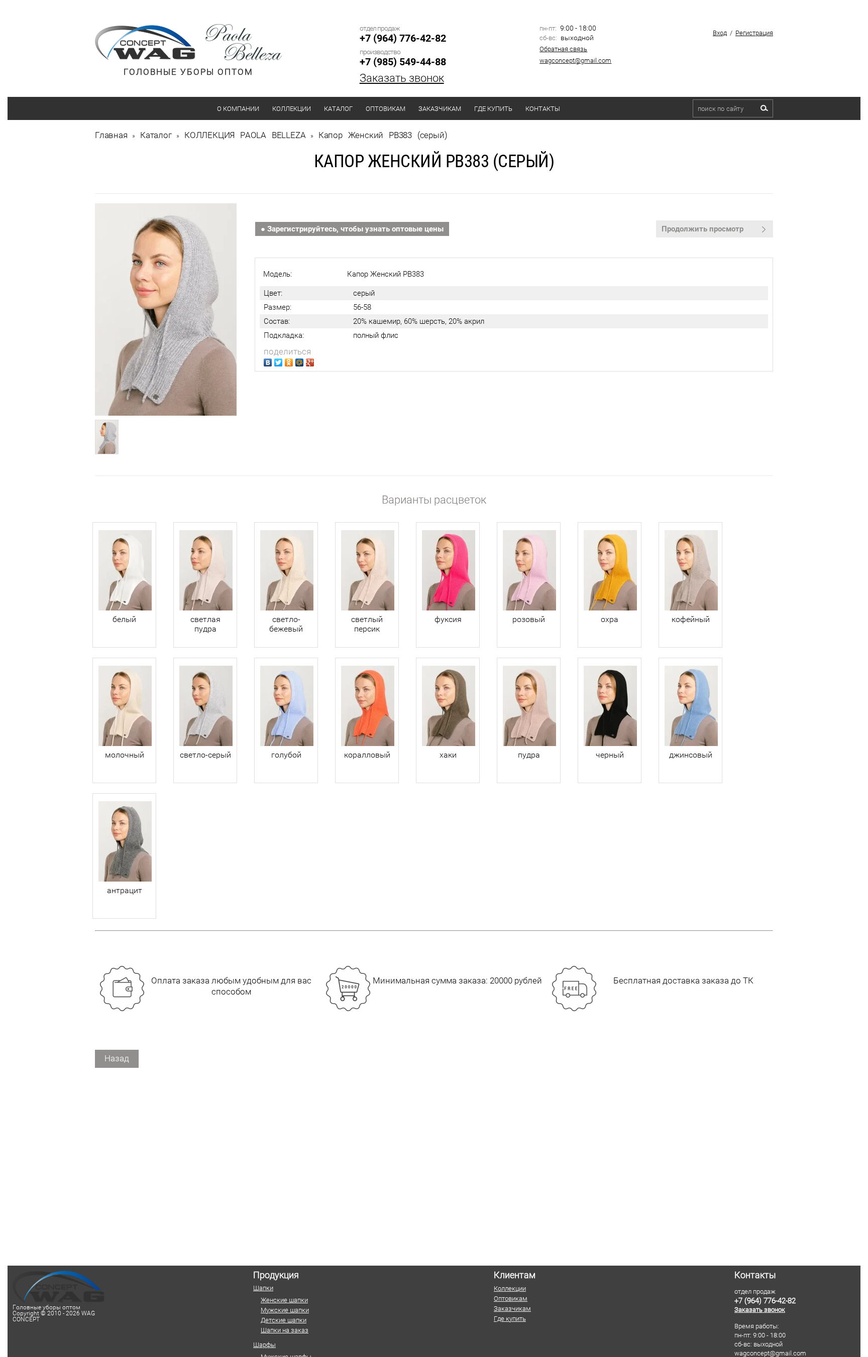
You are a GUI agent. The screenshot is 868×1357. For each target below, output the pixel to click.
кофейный (691, 619)
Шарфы (264, 1344)
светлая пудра (205, 624)
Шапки (263, 1288)
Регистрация (754, 33)
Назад (116, 1058)
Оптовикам (385, 108)
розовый (528, 619)
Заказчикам (439, 108)
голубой (286, 755)
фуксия (448, 619)
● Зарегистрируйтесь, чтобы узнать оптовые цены (352, 228)
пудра (529, 755)
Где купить (493, 108)
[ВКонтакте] (269, 361)
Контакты (542, 108)
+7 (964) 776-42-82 (403, 38)
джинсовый (690, 755)
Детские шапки (283, 1320)
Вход (720, 33)
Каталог (338, 108)
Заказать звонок (402, 78)
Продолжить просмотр (702, 228)
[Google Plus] (311, 361)
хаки (448, 755)
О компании (238, 108)
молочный (124, 755)
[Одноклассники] (290, 361)
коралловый (367, 755)
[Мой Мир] (300, 361)
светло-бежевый (286, 624)
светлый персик (367, 624)
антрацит (124, 890)
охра (609, 619)
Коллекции (291, 108)
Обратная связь (563, 49)
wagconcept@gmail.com (575, 60)
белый (124, 619)
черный (610, 755)
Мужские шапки (285, 1310)
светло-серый (205, 755)
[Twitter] (279, 361)
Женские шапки (284, 1300)
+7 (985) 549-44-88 (403, 62)
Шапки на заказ (284, 1330)
